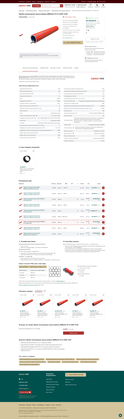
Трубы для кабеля (50, 387)
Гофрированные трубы (52, 381)
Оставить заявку (24, 392)
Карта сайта (65, 416)
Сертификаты (40, 1)
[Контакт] (120, 415)
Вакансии (67, 382)
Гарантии (47, 1)
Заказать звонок (92, 1)
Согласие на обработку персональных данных (51, 416)
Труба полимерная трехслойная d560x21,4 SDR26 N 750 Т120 (31, 187)
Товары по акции (69, 379)
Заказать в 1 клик (95, 39)
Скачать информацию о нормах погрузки (28, 285)
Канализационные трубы (52, 384)
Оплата (34, 1)
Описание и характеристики (30, 68)
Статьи (53, 405)
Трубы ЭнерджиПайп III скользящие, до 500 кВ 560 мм (60, 359)
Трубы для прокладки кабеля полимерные (87, 359)
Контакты (53, 1)
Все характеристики (67, 37)
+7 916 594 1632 (81, 5)
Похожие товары (67, 68)
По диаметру (39, 291)
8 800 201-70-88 (70, 5)
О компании (22, 1)
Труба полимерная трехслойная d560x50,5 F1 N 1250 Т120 (31, 233)
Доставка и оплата (55, 68)
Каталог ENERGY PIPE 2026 (73, 42)
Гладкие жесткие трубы (44, 10)
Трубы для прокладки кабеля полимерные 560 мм (32, 362)
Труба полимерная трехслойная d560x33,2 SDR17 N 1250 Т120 (31, 205)
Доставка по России (91, 46)
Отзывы (76, 68)
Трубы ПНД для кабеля (31, 10)
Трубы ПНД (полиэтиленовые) (88, 362)
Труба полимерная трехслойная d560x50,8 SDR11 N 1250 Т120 (31, 228)
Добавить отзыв (73, 333)
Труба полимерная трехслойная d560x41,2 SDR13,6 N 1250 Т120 (31, 216)
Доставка (28, 1)
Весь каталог (49, 392)
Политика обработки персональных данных (29, 416)
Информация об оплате (92, 58)
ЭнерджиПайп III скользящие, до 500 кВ (60, 10)
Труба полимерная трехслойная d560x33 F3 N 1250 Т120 (34, 210)
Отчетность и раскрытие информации (26, 413)
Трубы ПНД (21, 10)
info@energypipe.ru (81, 6)
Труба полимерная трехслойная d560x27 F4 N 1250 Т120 (34, 199)
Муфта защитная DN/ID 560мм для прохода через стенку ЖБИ (27, 170)
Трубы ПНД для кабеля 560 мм (70, 362)
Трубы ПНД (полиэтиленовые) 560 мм (29, 364)
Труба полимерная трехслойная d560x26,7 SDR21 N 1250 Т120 (31, 193)
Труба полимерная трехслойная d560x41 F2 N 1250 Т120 (85, 10)
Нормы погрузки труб (70, 384)
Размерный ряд (44, 68)
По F (45, 291)
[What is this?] (34, 103)
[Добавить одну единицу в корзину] (103, 188)
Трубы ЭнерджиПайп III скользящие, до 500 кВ (32, 359)
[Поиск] (61, 5)
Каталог (37, 5)
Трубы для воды (50, 389)
